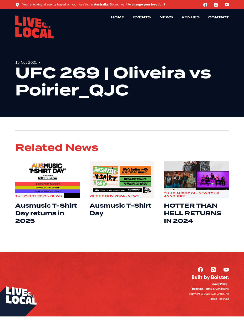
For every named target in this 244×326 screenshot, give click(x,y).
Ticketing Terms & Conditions (210, 288)
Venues (190, 17)
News (166, 17)
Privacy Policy (219, 284)
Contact (218, 17)
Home (117, 17)
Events (142, 17)
